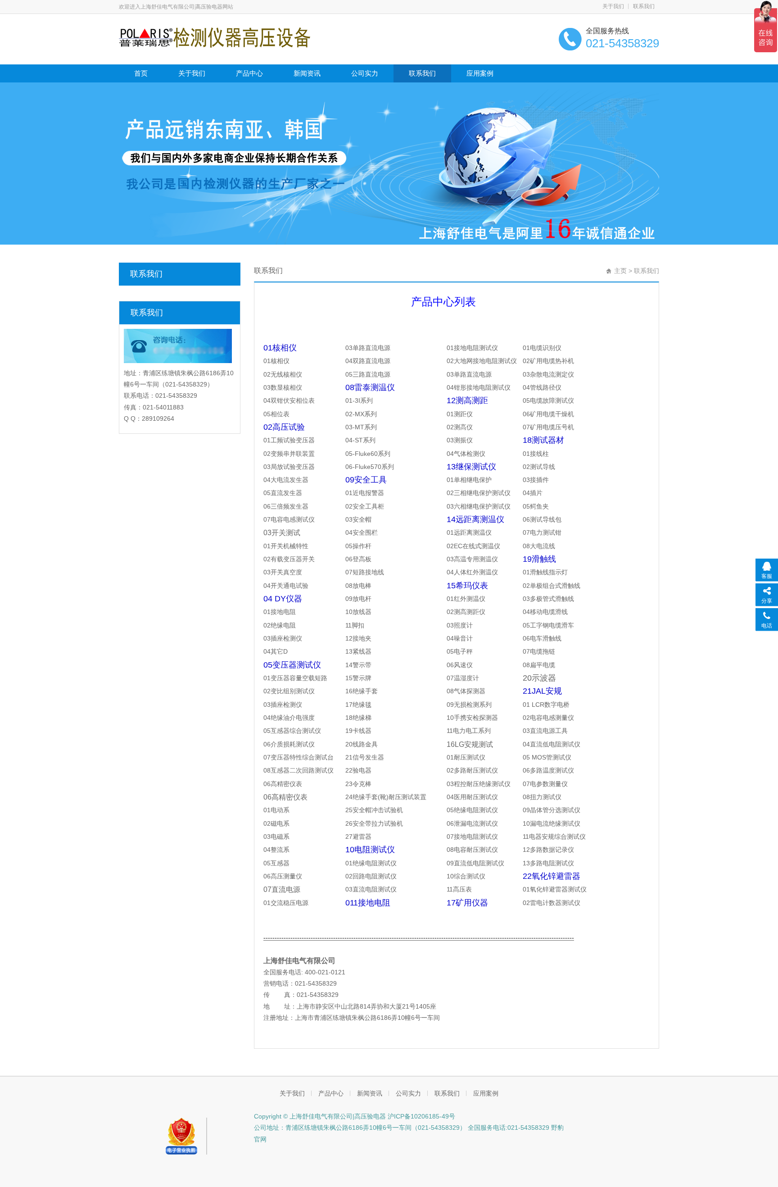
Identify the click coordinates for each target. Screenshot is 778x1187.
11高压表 (459, 889)
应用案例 (479, 73)
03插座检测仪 (282, 638)
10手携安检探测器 (472, 717)
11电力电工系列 (469, 730)
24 (385, 796)
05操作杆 (358, 546)
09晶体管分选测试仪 (551, 810)
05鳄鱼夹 (536, 506)
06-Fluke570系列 (369, 466)
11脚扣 (354, 625)
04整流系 (276, 849)
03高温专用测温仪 (472, 559)
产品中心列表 (443, 302)
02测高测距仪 (466, 611)
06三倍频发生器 (285, 506)
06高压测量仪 (282, 876)
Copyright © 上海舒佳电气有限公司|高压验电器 (320, 1116)
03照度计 (460, 625)
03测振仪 (460, 440)
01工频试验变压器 (289, 440)
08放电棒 (358, 585)
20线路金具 (361, 744)
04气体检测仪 (466, 453)
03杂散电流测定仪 (548, 374)
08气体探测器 (466, 691)
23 (358, 783)
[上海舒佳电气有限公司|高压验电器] (214, 37)
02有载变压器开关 (289, 559)
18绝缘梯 (358, 717)
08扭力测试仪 (542, 796)
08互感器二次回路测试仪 (298, 770)
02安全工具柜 (364, 506)
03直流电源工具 (545, 730)
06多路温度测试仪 (548, 770)
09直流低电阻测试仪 (475, 863)
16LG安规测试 (470, 744)
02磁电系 (276, 823)
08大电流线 (539, 546)
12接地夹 (358, 638)
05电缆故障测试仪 (548, 400)
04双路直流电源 (367, 360)
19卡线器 (358, 730)
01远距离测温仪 (469, 532)
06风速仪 (460, 665)
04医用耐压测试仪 (472, 796)
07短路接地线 (364, 572)
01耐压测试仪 (466, 757)
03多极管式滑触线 (548, 598)
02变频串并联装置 (289, 453)
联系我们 (644, 6)
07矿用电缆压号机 (548, 427)
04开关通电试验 (285, 585)
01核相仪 (276, 360)
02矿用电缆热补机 (548, 360)
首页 (141, 73)
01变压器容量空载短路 (295, 678)
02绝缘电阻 (279, 625)
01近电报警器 (364, 492)
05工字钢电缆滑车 (548, 625)
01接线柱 (536, 453)
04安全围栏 (361, 532)
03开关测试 (281, 533)
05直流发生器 (282, 492)
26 (374, 823)
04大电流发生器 (285, 479)
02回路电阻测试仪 (371, 876)
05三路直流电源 (367, 374)
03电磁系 (276, 836)
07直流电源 (281, 889)
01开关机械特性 (285, 546)
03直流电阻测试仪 (371, 889)
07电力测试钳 (542, 532)
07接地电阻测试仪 (472, 836)
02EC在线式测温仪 (473, 546)
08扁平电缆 (539, 665)
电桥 (563, 704)
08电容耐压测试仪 (472, 849)
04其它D (275, 651)
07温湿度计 (463, 678)
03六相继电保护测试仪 (479, 506)
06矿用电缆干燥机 (548, 414)
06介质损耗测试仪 (289, 744)
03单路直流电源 (367, 347)
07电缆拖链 (539, 651)
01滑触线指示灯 (545, 572)
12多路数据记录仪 (548, 849)
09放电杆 (358, 598)
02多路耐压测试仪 (472, 770)
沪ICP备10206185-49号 (420, 1116)
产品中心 (249, 73)
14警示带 (358, 665)
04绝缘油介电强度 (289, 717)
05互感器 (276, 863)
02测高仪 (460, 427)
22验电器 (358, 770)
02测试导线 (539, 466)
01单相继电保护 (469, 479)
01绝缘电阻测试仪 (371, 863)
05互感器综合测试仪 (292, 730)
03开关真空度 (282, 572)
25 (374, 810)
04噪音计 (460, 638)
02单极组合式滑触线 (551, 585)
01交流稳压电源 (285, 902)
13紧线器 (358, 651)
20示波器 (539, 677)
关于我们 (613, 6)
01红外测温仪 (466, 598)
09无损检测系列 (469, 704)
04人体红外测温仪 (472, 572)
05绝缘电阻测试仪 (472, 810)
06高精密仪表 (282, 783)
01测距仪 (460, 414)
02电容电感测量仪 (548, 717)
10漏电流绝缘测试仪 (551, 823)
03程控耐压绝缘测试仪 (479, 783)
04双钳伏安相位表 (289, 400)
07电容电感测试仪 (289, 519)
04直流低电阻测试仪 (551, 744)
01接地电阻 (279, 611)
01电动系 (276, 810)
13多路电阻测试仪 (548, 863)
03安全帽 (358, 519)
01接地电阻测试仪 (472, 347)
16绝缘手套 (361, 691)
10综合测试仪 (466, 876)
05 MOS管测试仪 (547, 757)
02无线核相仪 (282, 374)
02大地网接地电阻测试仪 (482, 360)
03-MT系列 (361, 427)
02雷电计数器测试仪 (551, 902)
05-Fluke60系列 (367, 453)
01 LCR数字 (540, 704)
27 (358, 836)
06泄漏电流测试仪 (472, 823)
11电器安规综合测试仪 (554, 836)
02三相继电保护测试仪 (479, 492)
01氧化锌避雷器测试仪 (555, 889)
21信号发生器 (364, 757)
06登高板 (358, 559)
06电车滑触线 (542, 638)
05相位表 (276, 414)
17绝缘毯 (358, 704)
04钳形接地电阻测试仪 (479, 387)
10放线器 (358, 611)
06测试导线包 (542, 519)
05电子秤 (460, 651)
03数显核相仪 (282, 387)
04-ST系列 (360, 440)
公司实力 (364, 73)
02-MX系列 (361, 414)
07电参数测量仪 (545, 783)
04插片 (533, 492)
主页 (620, 270)
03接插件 (536, 479)
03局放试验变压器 (289, 466)
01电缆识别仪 (542, 347)
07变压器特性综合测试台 (298, 757)
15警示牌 (358, 678)
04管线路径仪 (542, 387)
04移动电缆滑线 (545, 611)
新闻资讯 (307, 73)
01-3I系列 (359, 400)
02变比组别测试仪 (289, 691)
